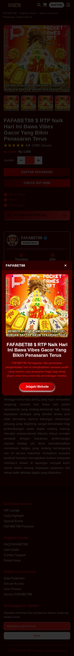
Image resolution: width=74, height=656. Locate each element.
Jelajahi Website (37, 386)
